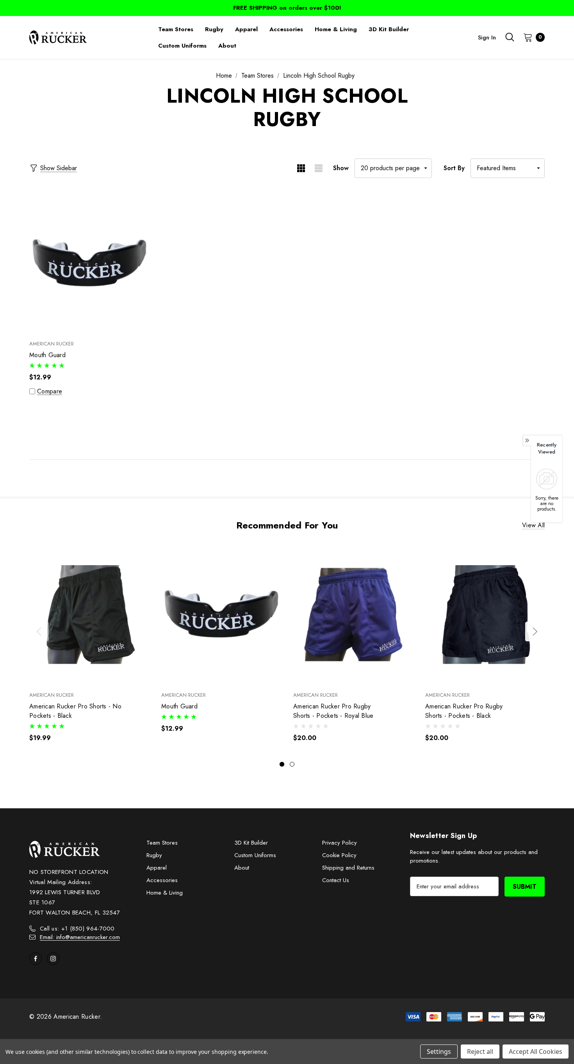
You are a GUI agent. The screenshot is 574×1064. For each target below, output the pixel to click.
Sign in (487, 37)
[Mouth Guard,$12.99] (89, 263)
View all (533, 525)
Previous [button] (39, 631)
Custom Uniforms (255, 855)
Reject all (480, 1051)
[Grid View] (301, 168)
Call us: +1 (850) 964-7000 (77, 928)
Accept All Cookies (535, 1051)
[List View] (318, 168)
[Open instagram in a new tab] (53, 958)
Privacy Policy (339, 842)
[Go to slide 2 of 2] (292, 764)
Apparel (156, 867)
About (241, 867)
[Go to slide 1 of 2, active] (282, 764)
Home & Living (164, 892)
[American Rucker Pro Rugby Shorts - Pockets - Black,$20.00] (485, 614)
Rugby (154, 855)
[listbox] (508, 168)
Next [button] (535, 631)
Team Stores (162, 842)
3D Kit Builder (251, 842)
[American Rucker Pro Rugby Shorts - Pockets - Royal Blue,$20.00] (353, 614)
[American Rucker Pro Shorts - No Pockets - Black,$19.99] (89, 614)
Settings (439, 1051)
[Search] (510, 37)
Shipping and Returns (348, 867)
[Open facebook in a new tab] (35, 958)
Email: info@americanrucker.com (80, 937)
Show (341, 168)
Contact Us (335, 880)
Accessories (162, 880)
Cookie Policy (339, 855)
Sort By (454, 168)
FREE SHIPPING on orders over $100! (287, 7)
